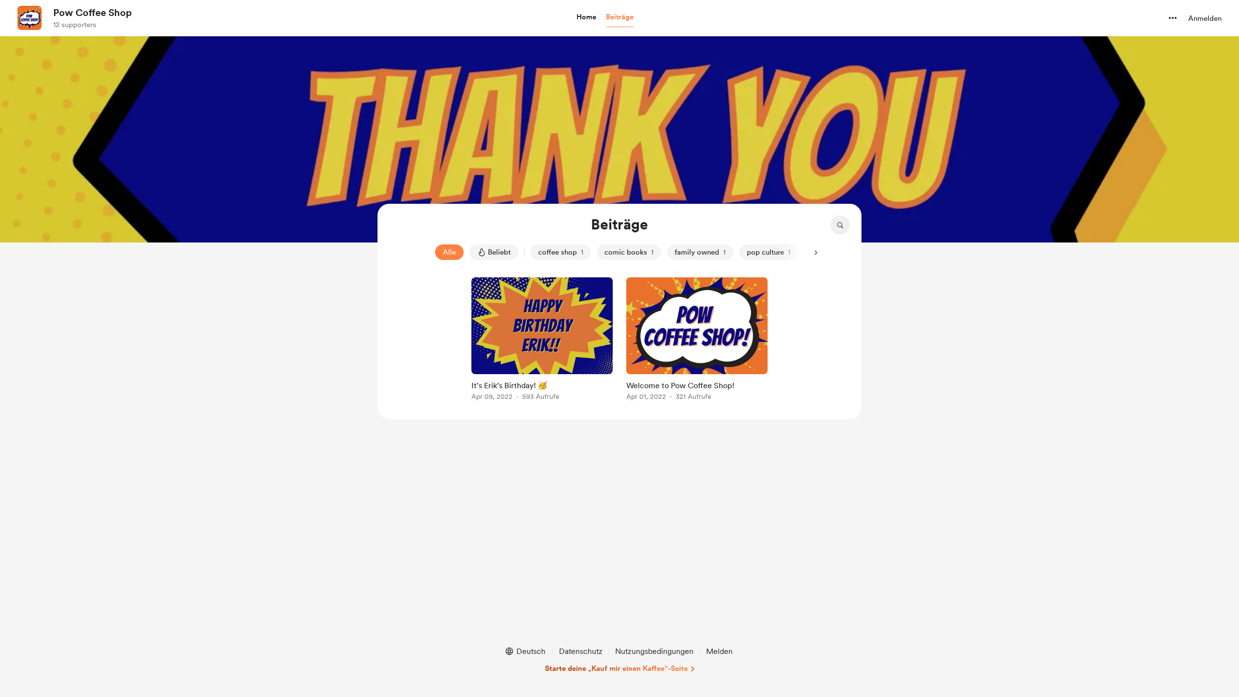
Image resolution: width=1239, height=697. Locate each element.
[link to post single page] (542, 340)
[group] (542, 340)
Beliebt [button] (499, 252)
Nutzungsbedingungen (654, 651)
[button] (586, 17)
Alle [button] (449, 252)
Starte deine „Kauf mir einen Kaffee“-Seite (616, 668)
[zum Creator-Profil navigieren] (29, 18)
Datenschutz (581, 651)
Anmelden (1205, 18)
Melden (719, 651)
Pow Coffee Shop (92, 12)
